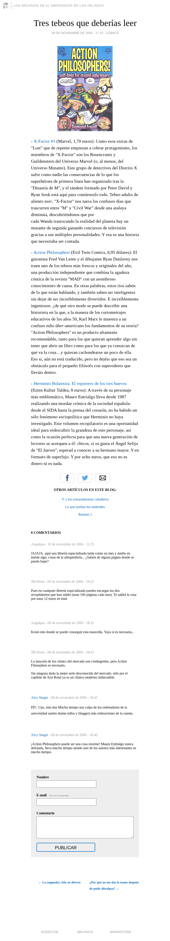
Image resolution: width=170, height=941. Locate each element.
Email (103, 477)
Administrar (120, 932)
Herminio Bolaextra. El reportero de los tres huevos (80, 383)
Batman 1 (85, 514)
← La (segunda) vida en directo (59, 882)
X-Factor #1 (44, 141)
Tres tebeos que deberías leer (85, 23)
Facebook (67, 477)
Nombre (43, 777)
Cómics (112, 33)
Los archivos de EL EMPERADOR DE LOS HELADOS (59, 5)
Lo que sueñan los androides (85, 507)
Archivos (85, 932)
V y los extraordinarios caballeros (85, 499)
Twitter (85, 477)
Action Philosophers (51, 252)
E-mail (53, 795)
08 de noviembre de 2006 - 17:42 (77, 33)
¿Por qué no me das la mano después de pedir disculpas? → (114, 885)
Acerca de (49, 932)
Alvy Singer (40, 697)
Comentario (45, 813)
